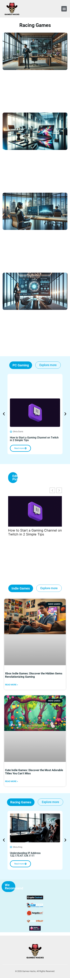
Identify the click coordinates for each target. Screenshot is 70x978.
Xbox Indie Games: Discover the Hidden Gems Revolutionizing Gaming (33, 675)
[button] (64, 8)
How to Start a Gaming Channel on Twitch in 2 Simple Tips (34, 439)
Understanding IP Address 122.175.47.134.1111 (25, 854)
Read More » (11, 684)
